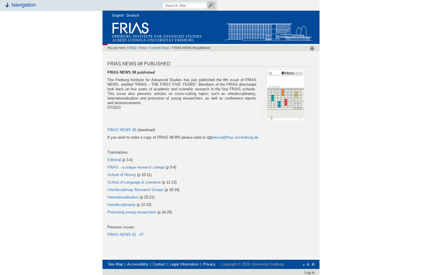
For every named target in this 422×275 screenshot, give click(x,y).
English (118, 16)
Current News (159, 47)
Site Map (115, 264)
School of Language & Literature (134, 182)
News (143, 47)
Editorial (114, 160)
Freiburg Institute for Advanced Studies (157, 37)
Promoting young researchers (131, 212)
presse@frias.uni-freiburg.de (235, 137)
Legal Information (184, 264)
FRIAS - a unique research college (135, 167)
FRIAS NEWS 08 (121, 130)
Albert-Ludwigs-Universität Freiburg (153, 40)
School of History (122, 175)
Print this (312, 48)
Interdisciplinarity (121, 205)
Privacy (209, 264)
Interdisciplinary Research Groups (135, 190)
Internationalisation (123, 197)
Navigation (23, 5)
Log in (310, 272)
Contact (159, 264)
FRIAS (131, 47)
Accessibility (137, 264)
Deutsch (132, 16)
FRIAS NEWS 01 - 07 (125, 234)
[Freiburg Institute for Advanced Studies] (268, 30)
